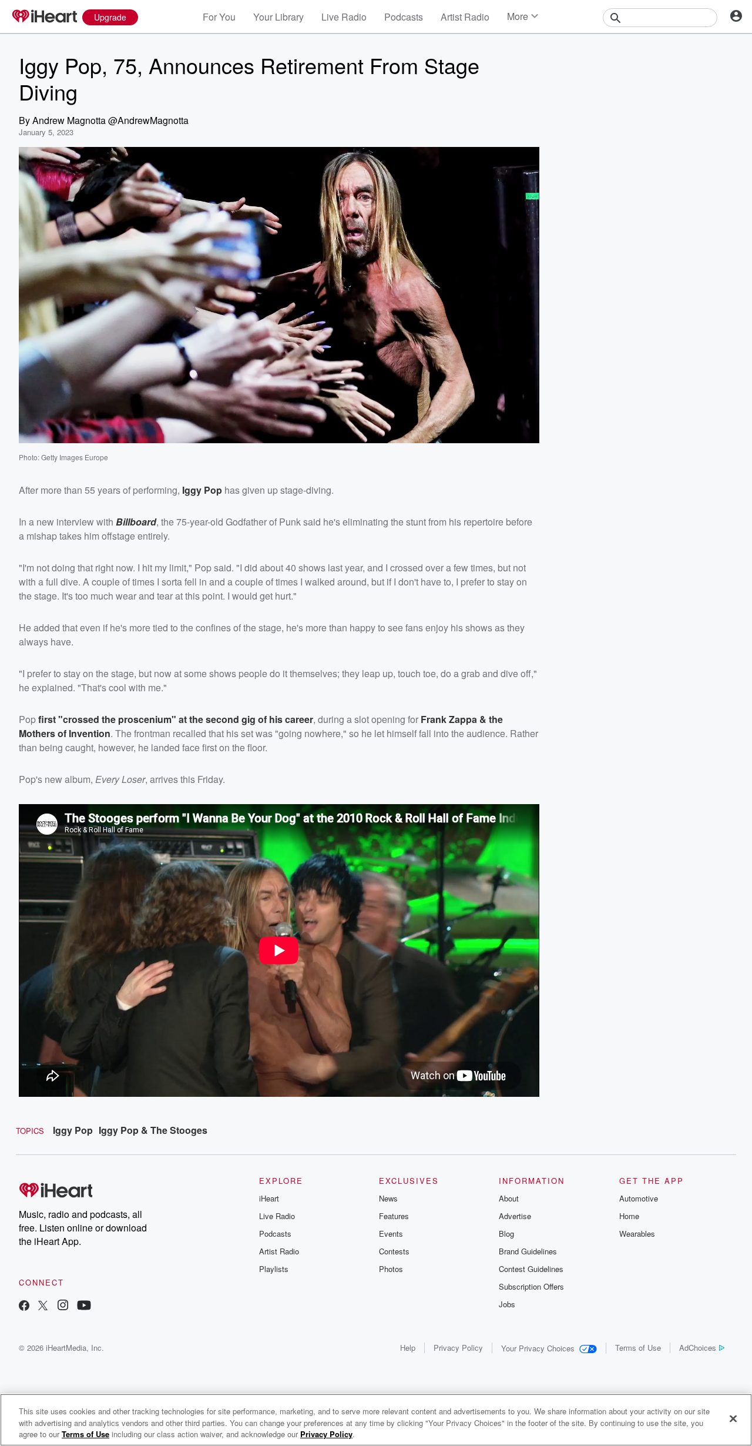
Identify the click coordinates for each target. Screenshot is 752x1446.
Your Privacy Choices (538, 1348)
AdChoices (697, 1347)
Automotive (638, 1198)
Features (394, 1215)
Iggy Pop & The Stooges (153, 1130)
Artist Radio (465, 17)
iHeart (269, 1198)
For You (219, 17)
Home (629, 1215)
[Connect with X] (43, 1306)
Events (391, 1233)
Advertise (515, 1215)
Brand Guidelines (528, 1251)
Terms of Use (638, 1347)
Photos (391, 1268)
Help (407, 1347)
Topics (30, 1130)
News (388, 1198)
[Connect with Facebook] (24, 1306)
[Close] (733, 1418)
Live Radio (344, 17)
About (509, 1198)
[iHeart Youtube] (84, 1306)
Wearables (637, 1233)
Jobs (507, 1304)
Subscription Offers (531, 1286)
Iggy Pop (73, 1130)
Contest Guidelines (531, 1268)
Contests (394, 1251)
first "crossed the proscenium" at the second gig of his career (175, 719)
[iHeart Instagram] (63, 1306)
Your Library (278, 17)
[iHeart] (44, 17)
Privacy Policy (458, 1347)
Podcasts (403, 17)
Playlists (273, 1268)
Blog (506, 1233)
